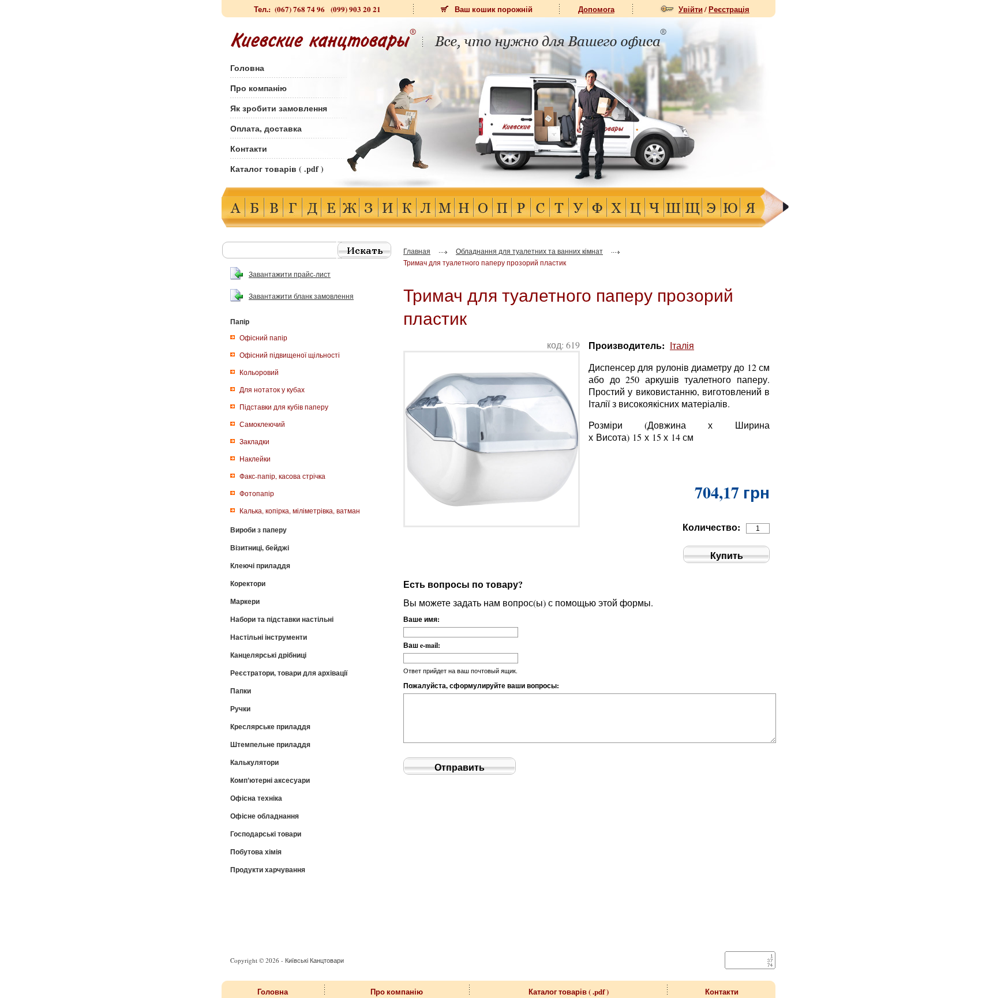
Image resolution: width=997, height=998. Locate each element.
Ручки (240, 709)
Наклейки (255, 458)
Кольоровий (259, 372)
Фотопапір (256, 493)
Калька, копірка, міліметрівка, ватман (299, 510)
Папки (240, 691)
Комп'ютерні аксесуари (270, 780)
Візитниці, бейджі (259, 548)
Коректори (247, 583)
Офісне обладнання (264, 816)
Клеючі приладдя (260, 566)
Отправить (459, 767)
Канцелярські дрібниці (268, 655)
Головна (247, 68)
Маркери (245, 601)
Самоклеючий (262, 424)
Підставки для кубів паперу (283, 406)
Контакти (248, 148)
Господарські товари (265, 834)
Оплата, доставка (266, 128)
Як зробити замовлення (278, 108)
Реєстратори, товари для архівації (288, 673)
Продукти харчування (267, 870)
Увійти (691, 8)
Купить (726, 555)
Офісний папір (263, 337)
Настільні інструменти (268, 637)
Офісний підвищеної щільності (289, 354)
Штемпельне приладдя (270, 744)
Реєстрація (729, 8)
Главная (416, 251)
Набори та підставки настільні (281, 619)
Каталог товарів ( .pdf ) (277, 169)
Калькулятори (254, 762)
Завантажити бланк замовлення (301, 296)
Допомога (596, 8)
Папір (239, 322)
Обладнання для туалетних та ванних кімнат (529, 251)
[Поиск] (364, 250)
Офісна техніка (256, 798)
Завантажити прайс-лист (290, 274)
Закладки (254, 441)
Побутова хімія (256, 852)
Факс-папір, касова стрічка (282, 476)
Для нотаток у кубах (272, 389)
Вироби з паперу (258, 530)
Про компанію (258, 88)
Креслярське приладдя (270, 726)
